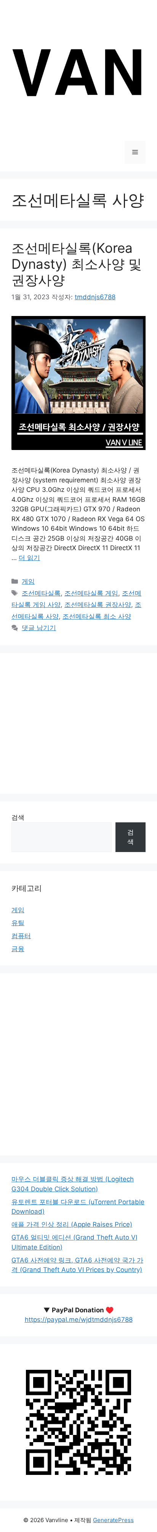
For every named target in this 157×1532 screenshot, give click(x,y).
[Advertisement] (78, 723)
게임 (28, 581)
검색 (17, 817)
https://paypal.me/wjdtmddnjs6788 (79, 1319)
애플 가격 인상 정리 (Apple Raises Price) (71, 1224)
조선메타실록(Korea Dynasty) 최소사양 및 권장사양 (76, 264)
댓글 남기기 (39, 628)
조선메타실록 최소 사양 (96, 616)
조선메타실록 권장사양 (97, 604)
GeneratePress (113, 1520)
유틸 (17, 923)
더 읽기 (29, 558)
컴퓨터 (21, 936)
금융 (17, 949)
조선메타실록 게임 (91, 593)
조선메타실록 (41, 593)
